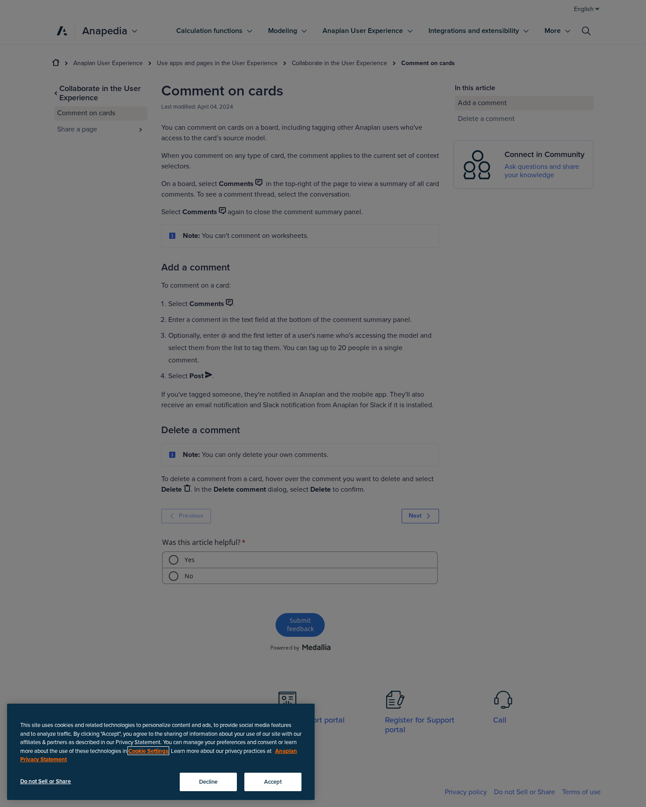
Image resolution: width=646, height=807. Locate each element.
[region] (161, 752)
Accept (273, 781)
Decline (208, 781)
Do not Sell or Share (45, 781)
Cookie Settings (148, 750)
